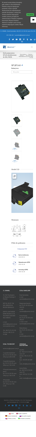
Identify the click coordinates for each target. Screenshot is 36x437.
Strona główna (23, 54)
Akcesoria (22, 55)
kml (28, 402)
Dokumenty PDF (22, 249)
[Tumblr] (27, 39)
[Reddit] (34, 39)
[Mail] (22, 41)
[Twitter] (13, 39)
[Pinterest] (24, 39)
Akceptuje (30, 14)
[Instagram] (20, 39)
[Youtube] (16, 39)
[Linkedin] (31, 39)
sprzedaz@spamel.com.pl (22, 35)
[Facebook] (9, 39)
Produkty (30, 54)
